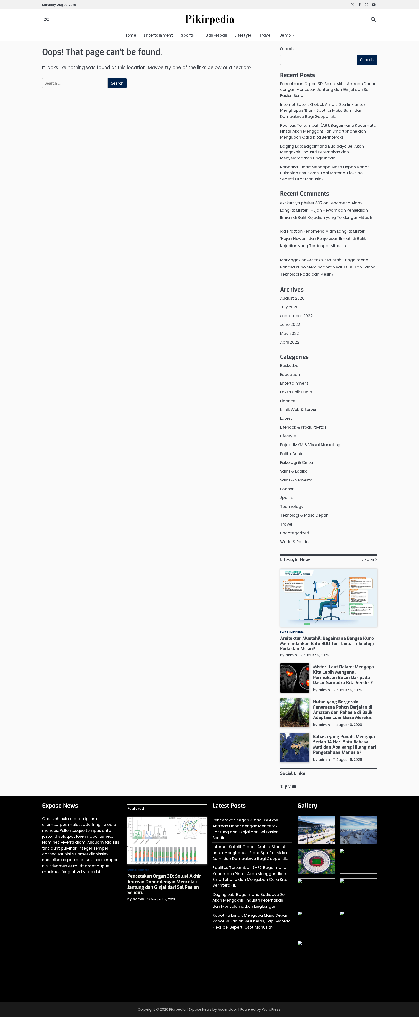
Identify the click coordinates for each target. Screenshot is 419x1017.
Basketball (216, 35)
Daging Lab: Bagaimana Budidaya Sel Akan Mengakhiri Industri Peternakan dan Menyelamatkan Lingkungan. (322, 152)
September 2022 (296, 316)
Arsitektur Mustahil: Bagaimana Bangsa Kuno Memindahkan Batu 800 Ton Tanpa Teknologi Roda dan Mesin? (328, 267)
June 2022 (290, 324)
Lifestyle (243, 35)
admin (291, 655)
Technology (291, 506)
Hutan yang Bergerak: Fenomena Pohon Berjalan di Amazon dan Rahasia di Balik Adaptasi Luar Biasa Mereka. (342, 709)
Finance (287, 401)
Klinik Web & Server (298, 409)
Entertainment (158, 35)
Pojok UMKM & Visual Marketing (310, 445)
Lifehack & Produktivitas (303, 427)
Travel (265, 35)
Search (287, 49)
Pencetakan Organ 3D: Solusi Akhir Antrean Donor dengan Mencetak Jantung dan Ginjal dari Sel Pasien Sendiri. (328, 89)
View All (368, 560)
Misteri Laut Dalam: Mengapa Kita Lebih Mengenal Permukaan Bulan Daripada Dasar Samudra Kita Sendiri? (343, 675)
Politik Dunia (292, 454)
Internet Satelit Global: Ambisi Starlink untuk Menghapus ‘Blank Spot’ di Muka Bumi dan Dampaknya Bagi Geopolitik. (322, 110)
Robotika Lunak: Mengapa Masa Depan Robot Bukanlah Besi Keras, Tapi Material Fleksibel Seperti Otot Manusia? (324, 173)
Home (130, 35)
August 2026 (292, 298)
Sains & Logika (294, 471)
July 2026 (289, 307)
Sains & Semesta (296, 480)
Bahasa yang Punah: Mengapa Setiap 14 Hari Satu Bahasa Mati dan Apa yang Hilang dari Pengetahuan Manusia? (344, 744)
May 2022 (289, 333)
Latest (286, 418)
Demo (285, 35)
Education (290, 374)
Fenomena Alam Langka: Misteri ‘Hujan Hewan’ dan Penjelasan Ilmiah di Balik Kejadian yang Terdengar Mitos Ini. (327, 210)
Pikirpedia (209, 20)
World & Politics (295, 541)
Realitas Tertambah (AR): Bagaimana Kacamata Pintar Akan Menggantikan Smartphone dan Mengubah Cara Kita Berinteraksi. (328, 131)
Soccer (287, 489)
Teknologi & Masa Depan (304, 515)
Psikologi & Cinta (296, 462)
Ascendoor (227, 1009)
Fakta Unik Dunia (296, 392)
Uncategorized (294, 533)
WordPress (271, 1009)
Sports (187, 35)
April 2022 (289, 342)
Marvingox (290, 260)
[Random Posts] (46, 19)
